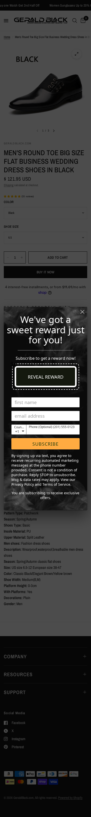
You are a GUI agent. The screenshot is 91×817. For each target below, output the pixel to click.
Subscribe (45, 444)
